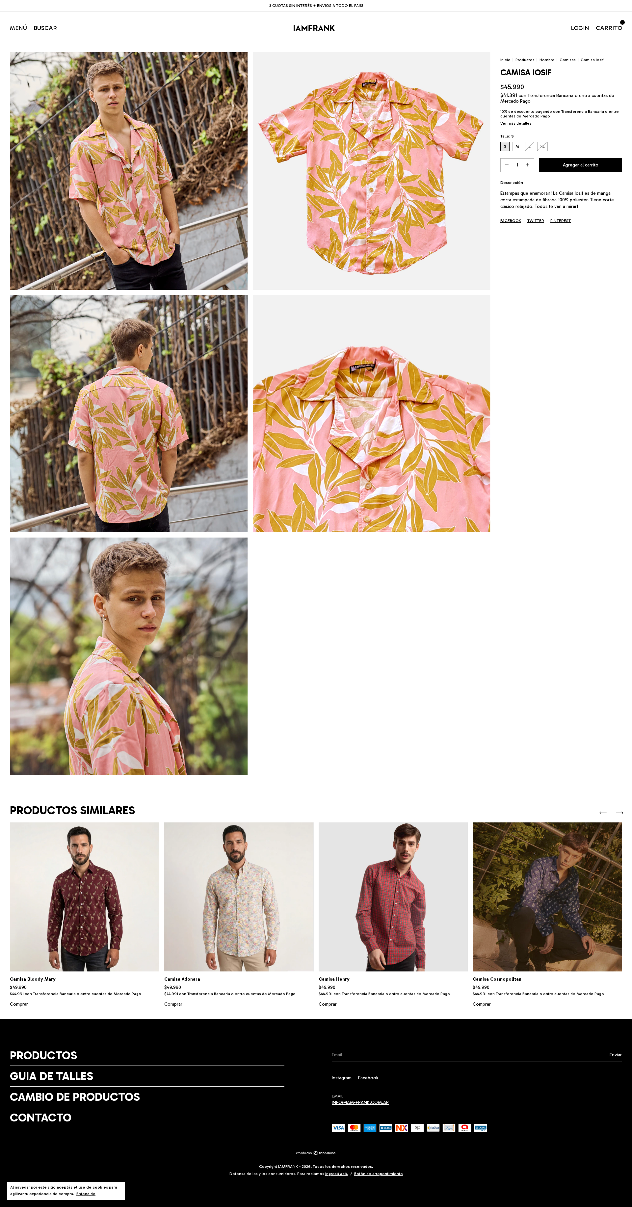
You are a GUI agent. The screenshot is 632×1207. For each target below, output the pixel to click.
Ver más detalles (516, 123)
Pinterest (560, 220)
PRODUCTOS (43, 1055)
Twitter (535, 220)
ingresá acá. (336, 1173)
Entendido (85, 1194)
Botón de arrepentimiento (378, 1173)
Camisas (568, 60)
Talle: (507, 136)
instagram (342, 1078)
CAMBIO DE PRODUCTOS (75, 1097)
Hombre (547, 60)
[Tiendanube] (316, 1154)
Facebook (510, 220)
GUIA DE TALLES (51, 1076)
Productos (525, 60)
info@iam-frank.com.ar (360, 1102)
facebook (368, 1078)
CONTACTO (40, 1117)
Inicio (505, 60)
